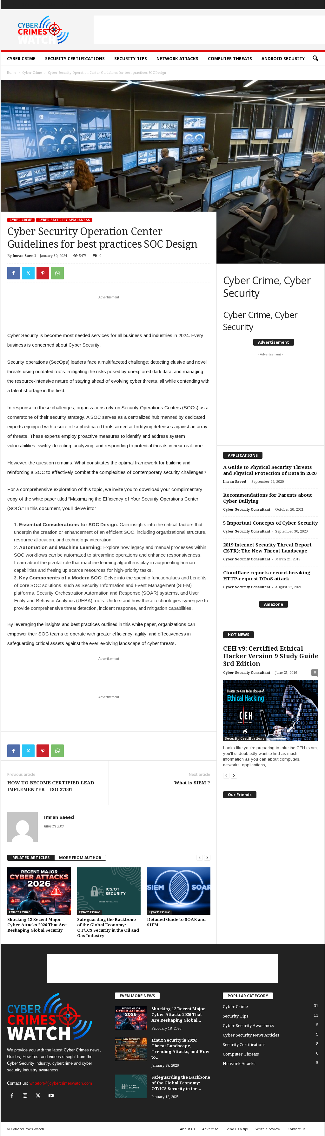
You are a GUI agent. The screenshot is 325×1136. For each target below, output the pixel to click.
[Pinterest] (42, 273)
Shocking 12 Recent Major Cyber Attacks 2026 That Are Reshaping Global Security (37, 925)
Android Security (283, 58)
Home (11, 72)
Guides (27, 5)
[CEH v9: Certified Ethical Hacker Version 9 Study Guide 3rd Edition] (270, 710)
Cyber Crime (21, 58)
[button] (315, 59)
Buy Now (68, 5)
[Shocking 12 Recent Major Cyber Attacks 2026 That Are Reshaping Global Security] (39, 891)
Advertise (47, 5)
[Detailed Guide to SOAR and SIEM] (178, 891)
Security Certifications (75, 58)
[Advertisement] (209, 30)
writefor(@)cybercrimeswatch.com (61, 1083)
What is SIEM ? (192, 783)
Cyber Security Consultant (246, 509)
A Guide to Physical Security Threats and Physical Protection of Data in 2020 (269, 470)
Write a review (267, 1128)
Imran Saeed (24, 256)
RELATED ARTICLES (31, 857)
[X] (306, 4)
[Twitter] (28, 273)
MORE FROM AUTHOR (80, 857)
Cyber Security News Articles (251, 1035)
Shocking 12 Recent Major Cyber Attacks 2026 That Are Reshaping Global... (178, 1014)
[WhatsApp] (57, 273)
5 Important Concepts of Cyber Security (270, 523)
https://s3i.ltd (53, 826)
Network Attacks (177, 58)
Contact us (296, 1128)
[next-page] (207, 857)
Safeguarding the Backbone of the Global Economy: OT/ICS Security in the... (180, 1083)
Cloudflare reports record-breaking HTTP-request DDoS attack (266, 576)
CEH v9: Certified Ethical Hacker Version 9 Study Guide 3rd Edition (270, 656)
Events (10, 5)
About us (187, 1128)
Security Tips (130, 58)
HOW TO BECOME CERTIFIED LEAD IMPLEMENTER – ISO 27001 (50, 786)
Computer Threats (230, 58)
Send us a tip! (237, 1128)
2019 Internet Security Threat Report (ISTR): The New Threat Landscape (267, 548)
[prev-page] (199, 857)
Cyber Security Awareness (64, 220)
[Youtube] (316, 4)
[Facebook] (286, 4)
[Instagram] (296, 4)
